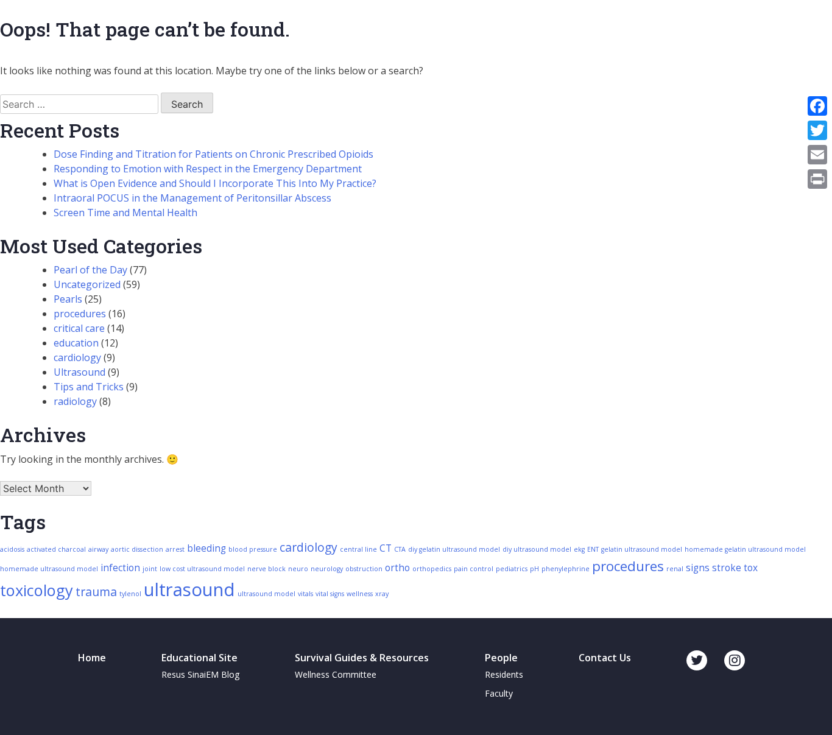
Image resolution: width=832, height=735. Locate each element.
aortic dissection (137, 549)
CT (385, 548)
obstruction (364, 568)
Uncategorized (87, 284)
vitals (305, 593)
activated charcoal (56, 549)
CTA (400, 549)
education (76, 343)
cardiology (77, 357)
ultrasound (189, 589)
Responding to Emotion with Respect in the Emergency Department (208, 168)
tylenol (130, 593)
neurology (327, 568)
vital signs (330, 593)
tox (751, 567)
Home (92, 657)
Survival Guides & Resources (362, 657)
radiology (75, 401)
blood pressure (252, 549)
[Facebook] (817, 106)
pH (534, 568)
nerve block (266, 568)
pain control (473, 568)
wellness (360, 593)
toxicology (36, 590)
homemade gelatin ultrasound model (745, 549)
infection (120, 567)
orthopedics (431, 568)
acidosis (12, 549)
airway (98, 549)
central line (358, 549)
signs (698, 567)
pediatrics (511, 568)
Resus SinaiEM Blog (200, 674)
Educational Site (199, 657)
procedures (80, 313)
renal (674, 568)
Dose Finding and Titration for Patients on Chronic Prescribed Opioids (213, 154)
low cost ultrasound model (202, 568)
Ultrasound (79, 372)
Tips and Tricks (89, 386)
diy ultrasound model (536, 549)
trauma (96, 591)
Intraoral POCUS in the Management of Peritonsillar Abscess (192, 198)
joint (150, 568)
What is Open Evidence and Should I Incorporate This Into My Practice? (215, 183)
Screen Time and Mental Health (125, 212)
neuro (298, 568)
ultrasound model (266, 593)
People (501, 657)
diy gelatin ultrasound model (454, 549)
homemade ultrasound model (49, 568)
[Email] (817, 154)
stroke (726, 567)
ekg (579, 549)
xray (382, 593)
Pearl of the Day (90, 269)
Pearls (68, 299)
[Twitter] (817, 130)
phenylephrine (565, 568)
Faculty (499, 693)
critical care (79, 328)
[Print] (817, 179)
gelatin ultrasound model (641, 549)
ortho (397, 567)
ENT (593, 549)
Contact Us (605, 657)
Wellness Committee (335, 674)
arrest (175, 549)
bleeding (206, 548)
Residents (504, 674)
